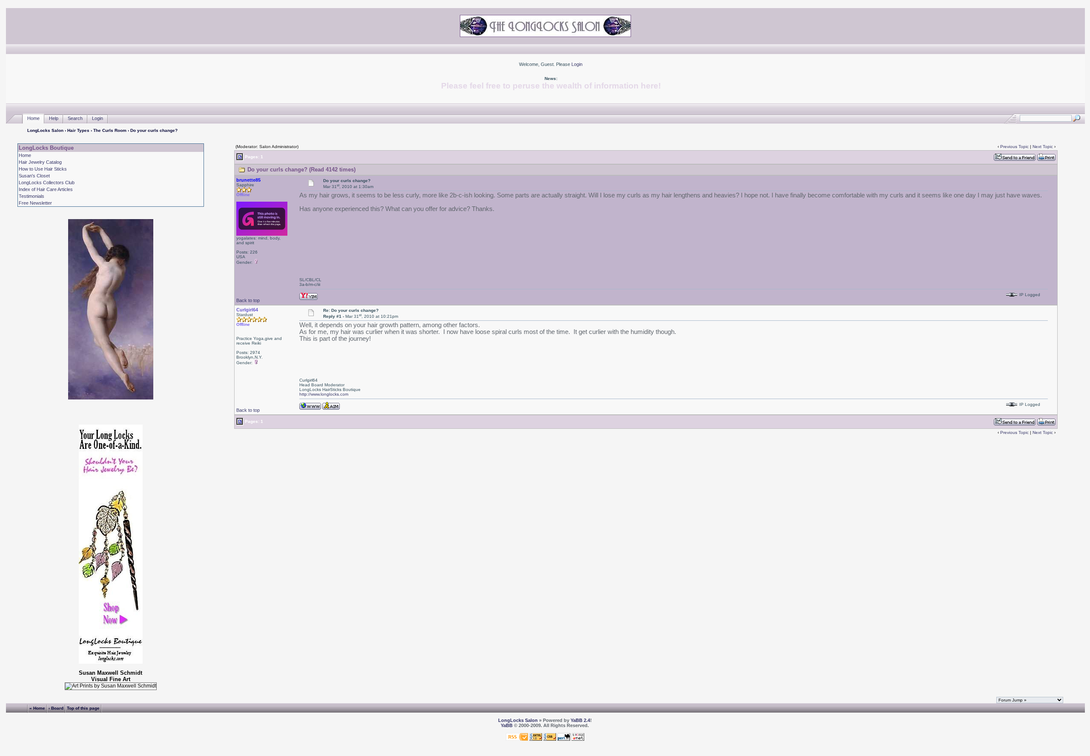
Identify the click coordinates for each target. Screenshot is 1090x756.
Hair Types (78, 130)
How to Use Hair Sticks (43, 168)
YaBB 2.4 (580, 720)
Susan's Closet (34, 175)
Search (75, 118)
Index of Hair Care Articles (46, 189)
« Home (37, 708)
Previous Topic (1014, 146)
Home (33, 118)
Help (53, 118)
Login (576, 64)
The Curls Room (109, 130)
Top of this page (83, 708)
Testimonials (31, 196)
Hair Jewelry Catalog (40, 162)
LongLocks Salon (45, 130)
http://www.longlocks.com (323, 394)
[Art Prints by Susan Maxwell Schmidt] (111, 686)
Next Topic (1043, 146)
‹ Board (56, 708)
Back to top (248, 300)
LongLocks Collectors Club (47, 182)
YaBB (507, 725)
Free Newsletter (35, 202)
